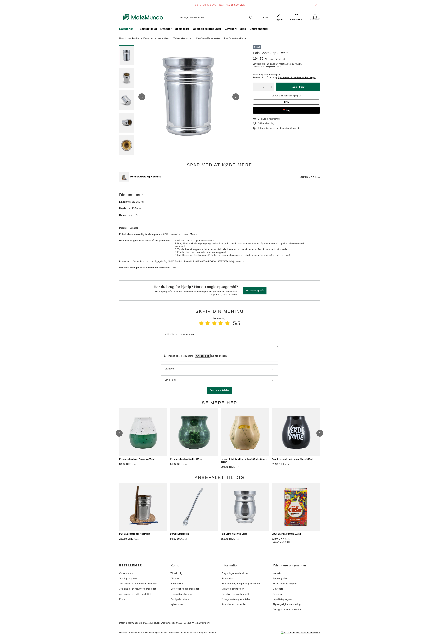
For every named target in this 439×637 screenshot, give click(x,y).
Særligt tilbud (148, 28)
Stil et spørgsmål (255, 290)
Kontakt (123, 599)
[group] (189, 96)
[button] (141, 96)
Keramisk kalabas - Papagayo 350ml (137, 459)
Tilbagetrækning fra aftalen (236, 599)
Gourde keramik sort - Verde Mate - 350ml (292, 459)
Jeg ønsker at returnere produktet (137, 588)
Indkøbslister (177, 583)
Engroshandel (259, 28)
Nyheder (165, 28)
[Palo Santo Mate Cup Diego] (245, 507)
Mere (192, 234)
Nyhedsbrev (176, 604)
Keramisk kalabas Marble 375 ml (186, 459)
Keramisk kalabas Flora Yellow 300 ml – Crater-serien (244, 460)
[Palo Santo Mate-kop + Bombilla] (124, 177)
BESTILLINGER (130, 565)
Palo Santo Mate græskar (208, 38)
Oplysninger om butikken (235, 573)
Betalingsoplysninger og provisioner (241, 583)
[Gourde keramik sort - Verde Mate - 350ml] (296, 432)
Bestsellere (182, 28)
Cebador (134, 228)
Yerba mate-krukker (182, 38)
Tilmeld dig (176, 573)
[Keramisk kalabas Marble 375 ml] (194, 432)
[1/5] (201, 323)
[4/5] (220, 323)
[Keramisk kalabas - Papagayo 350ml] (143, 432)
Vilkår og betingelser (233, 588)
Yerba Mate (163, 38)
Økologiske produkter (207, 28)
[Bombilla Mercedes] (194, 507)
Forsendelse (228, 578)
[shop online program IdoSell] (300, 633)
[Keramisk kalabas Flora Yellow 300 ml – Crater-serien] (245, 432)
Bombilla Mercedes (179, 534)
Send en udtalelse (219, 390)
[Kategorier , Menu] (136, 29)
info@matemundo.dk (130, 622)
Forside (135, 38)
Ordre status (126, 573)
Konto (174, 565)
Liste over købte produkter (184, 588)
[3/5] (214, 323)
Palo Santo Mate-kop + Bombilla (145, 177)
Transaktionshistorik (181, 594)
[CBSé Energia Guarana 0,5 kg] (296, 507)
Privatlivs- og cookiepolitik (235, 594)
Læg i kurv (298, 86)
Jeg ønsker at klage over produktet (138, 583)
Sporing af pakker (128, 578)
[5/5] (227, 323)
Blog (243, 28)
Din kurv (174, 578)
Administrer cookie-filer (234, 604)
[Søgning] (251, 17)
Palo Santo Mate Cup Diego (234, 534)
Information (230, 565)
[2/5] (207, 323)
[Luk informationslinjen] (316, 5)
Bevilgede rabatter (180, 599)
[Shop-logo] (143, 17)
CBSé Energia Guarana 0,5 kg (286, 534)
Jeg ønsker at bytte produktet (135, 594)
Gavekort (230, 28)
